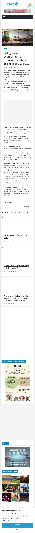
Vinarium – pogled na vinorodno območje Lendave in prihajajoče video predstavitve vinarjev (16, 298)
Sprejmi (17, 524)
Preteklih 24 (8, 202)
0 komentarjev (19, 67)
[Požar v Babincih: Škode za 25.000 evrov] (17, 217)
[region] (17, 520)
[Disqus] (17, 330)
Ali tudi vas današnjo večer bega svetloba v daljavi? (16, 267)
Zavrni (17, 529)
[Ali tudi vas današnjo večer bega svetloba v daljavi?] (17, 247)
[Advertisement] (18, 112)
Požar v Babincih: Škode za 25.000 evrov (17, 236)
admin (13, 67)
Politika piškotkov (12, 520)
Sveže (5, 49)
